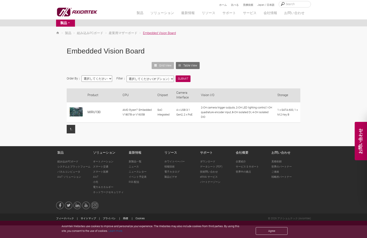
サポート (206, 152)
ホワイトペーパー (174, 161)
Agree (271, 230)
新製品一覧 (135, 161)
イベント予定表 (138, 176)
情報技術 (169, 166)
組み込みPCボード (90, 33)
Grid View (165, 65)
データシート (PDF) (211, 166)
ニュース (134, 166)
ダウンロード (207, 161)
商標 (125, 218)
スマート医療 (100, 171)
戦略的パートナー (281, 176)
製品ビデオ (170, 176)
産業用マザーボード (123, 33)
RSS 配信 (134, 181)
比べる (235, 4)
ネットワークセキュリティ (108, 192)
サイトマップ (88, 218)
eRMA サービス (209, 176)
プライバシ (109, 218)
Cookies (140, 218)
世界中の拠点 (243, 171)
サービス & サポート (247, 166)
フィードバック (65, 218)
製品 (63, 23)
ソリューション (104, 152)
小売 (95, 181)
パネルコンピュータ (68, 171)
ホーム (223, 4)
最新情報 (135, 152)
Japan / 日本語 (265, 4)
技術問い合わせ (209, 171)
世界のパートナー (281, 166)
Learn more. (116, 230)
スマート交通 (100, 166)
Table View (190, 65)
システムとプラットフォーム (73, 166)
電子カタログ (172, 171)
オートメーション (103, 161)
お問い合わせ (281, 152)
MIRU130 (94, 112)
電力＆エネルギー (103, 187)
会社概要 (242, 152)
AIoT (95, 176)
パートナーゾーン (210, 181)
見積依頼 (248, 4)
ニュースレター (138, 171)
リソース (170, 152)
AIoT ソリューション (69, 176)
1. (71, 129)
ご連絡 (275, 171)
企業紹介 (241, 161)
